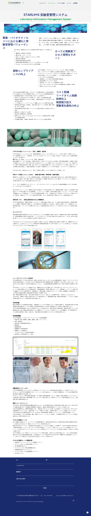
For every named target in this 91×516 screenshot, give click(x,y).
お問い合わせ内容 (20, 478)
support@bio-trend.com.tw (66, 495)
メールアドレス (20, 465)
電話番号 (18, 471)
